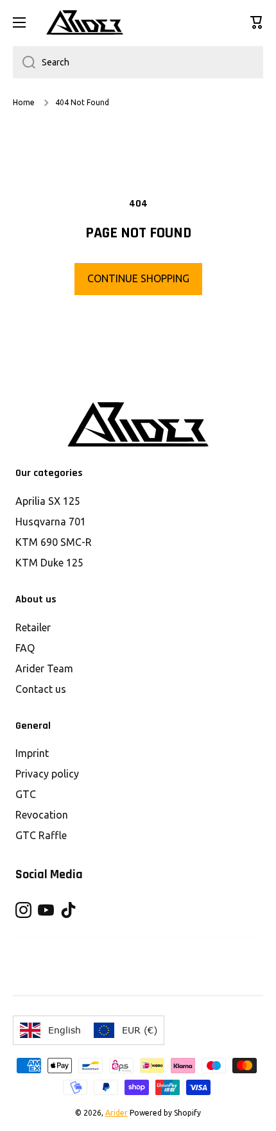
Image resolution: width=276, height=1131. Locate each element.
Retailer (33, 627)
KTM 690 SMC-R (53, 542)
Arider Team (44, 668)
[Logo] (84, 22)
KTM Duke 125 (49, 562)
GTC (25, 794)
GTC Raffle (41, 835)
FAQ (25, 648)
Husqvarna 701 (50, 521)
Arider (116, 1113)
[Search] (24, 62)
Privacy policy (47, 773)
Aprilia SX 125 (47, 501)
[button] (256, 22)
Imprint (32, 753)
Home (24, 102)
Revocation (41, 815)
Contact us (40, 689)
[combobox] (138, 62)
